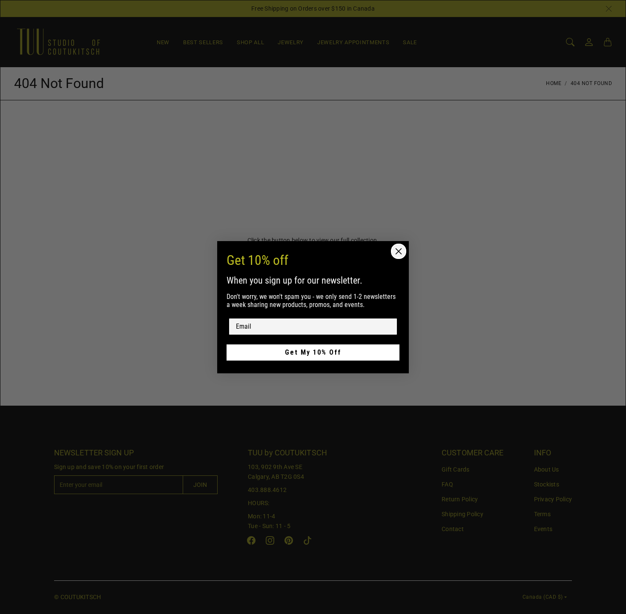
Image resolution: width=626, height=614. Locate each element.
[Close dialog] (398, 251)
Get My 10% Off (313, 352)
